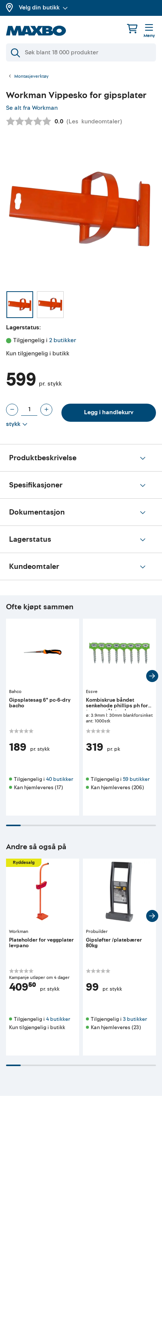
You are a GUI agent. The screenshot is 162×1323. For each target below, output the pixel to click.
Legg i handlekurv (108, 412)
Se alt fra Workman (32, 108)
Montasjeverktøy (31, 76)
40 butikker (59, 779)
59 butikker (136, 779)
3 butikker (135, 1019)
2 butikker (62, 340)
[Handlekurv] (132, 28)
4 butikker (58, 1019)
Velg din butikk (39, 7)
